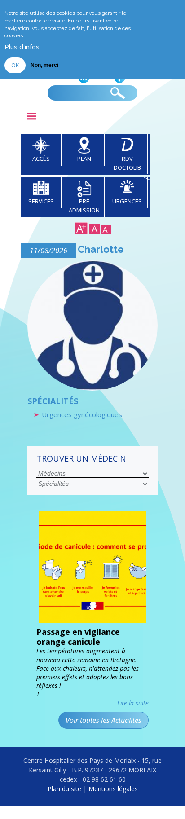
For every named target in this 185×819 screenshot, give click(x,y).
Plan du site (64, 788)
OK (15, 65)
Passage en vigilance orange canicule (78, 636)
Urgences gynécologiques (82, 414)
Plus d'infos (22, 47)
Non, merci (44, 65)
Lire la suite (133, 703)
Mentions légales (113, 788)
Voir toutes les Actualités (103, 720)
